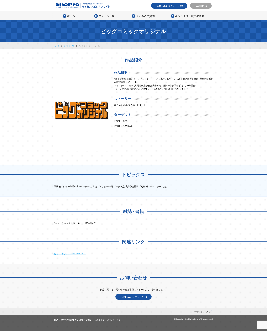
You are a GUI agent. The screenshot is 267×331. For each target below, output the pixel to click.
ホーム (57, 46)
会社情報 (99, 319)
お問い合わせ (113, 319)
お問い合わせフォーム (168, 6)
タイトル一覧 (68, 46)
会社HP (200, 6)
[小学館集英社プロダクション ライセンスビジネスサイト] (82, 5)
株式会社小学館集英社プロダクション (73, 319)
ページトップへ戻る (201, 311)
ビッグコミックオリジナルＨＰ (69, 253)
